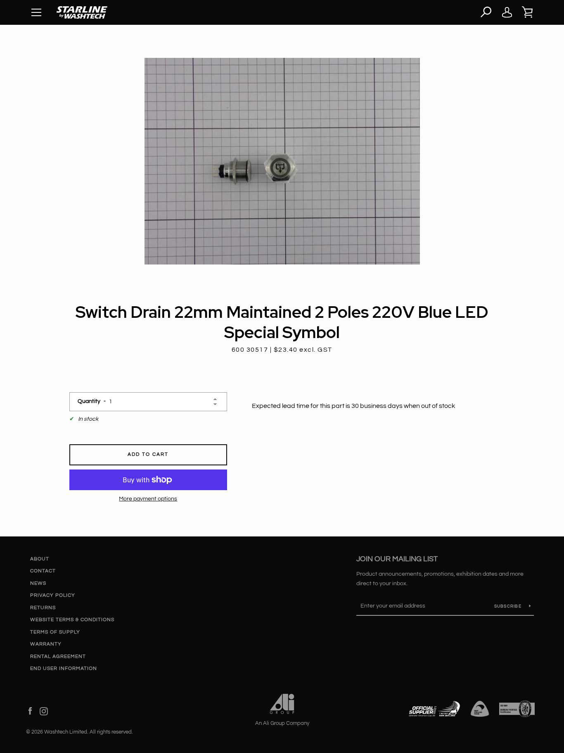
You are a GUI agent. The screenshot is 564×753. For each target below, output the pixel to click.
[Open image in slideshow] (282, 161)
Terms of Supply (55, 632)
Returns (43, 607)
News (38, 583)
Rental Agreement (58, 656)
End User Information (63, 668)
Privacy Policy (52, 595)
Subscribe (508, 606)
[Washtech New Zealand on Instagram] (44, 711)
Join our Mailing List (397, 559)
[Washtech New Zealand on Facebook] (30, 711)
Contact (43, 571)
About (39, 559)
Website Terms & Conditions (72, 619)
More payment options (148, 499)
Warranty (46, 644)
